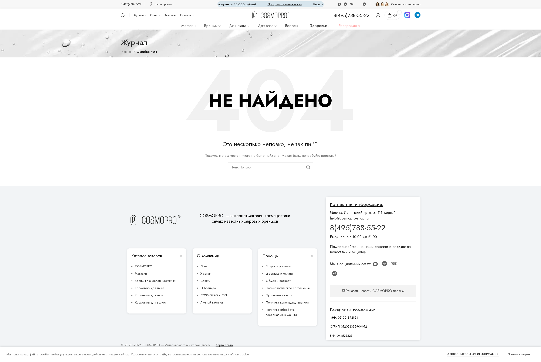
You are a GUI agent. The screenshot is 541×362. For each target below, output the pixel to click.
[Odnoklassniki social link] (339, 4)
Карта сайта (224, 345)
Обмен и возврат (278, 280)
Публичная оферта (279, 295)
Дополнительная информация (473, 354)
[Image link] (155, 220)
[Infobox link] (131, 4)
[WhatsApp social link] (345, 4)
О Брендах (208, 288)
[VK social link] (352, 4)
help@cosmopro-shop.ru (349, 218)
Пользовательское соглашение (288, 288)
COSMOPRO (143, 266)
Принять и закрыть (519, 354)
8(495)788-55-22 (357, 227)
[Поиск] (123, 15)
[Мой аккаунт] (378, 15)
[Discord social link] (358, 4)
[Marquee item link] (283, 4)
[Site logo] (270, 15)
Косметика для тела (149, 295)
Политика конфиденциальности (288, 302)
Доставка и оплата (279, 273)
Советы (205, 280)
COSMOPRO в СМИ (214, 295)
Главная (126, 51)
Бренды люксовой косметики (155, 280)
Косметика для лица (149, 288)
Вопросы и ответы (278, 266)
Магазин (141, 273)
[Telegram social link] (364, 4)
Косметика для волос (150, 302)
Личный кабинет (211, 302)
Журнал (206, 273)
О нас (204, 266)
